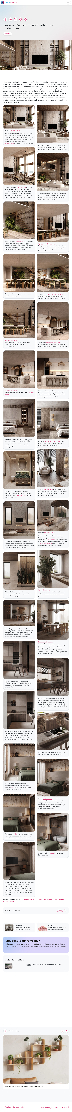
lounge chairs (21, 187)
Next (66, 1031)
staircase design (21, 242)
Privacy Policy (18, 1107)
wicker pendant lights (53, 343)
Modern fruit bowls (11, 340)
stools (13, 787)
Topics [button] (8, 1107)
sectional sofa (9, 143)
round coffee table (46, 544)
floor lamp (15, 834)
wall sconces (47, 799)
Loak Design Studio (49, 532)
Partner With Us (44, 1107)
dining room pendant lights (55, 294)
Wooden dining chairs (45, 642)
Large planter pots (44, 590)
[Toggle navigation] (68, 2)
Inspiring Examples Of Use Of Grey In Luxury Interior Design (44, 965)
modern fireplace (50, 540)
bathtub (51, 853)
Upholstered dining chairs (46, 244)
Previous (62, 1031)
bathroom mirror (21, 495)
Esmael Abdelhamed (16, 130)
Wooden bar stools (11, 391)
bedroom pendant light (52, 441)
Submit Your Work (61, 1107)
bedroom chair (48, 489)
